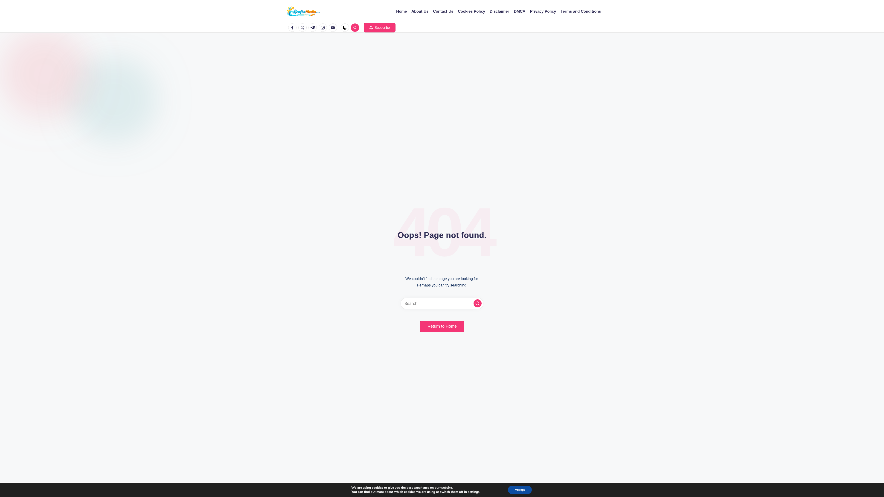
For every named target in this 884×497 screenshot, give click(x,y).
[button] (379, 27)
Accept (520, 490)
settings (474, 492)
